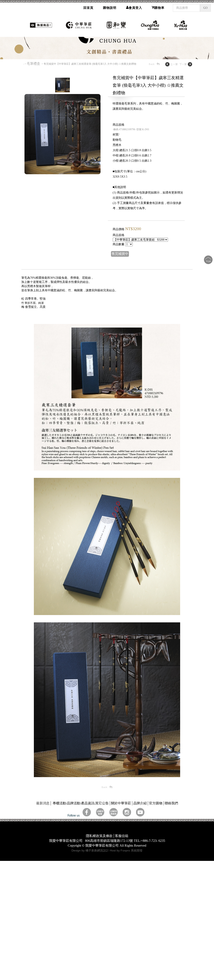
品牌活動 (73, 848)
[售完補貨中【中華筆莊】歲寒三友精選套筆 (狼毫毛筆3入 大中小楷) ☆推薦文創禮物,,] (107, 514)
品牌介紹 (140, 848)
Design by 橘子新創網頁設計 (90, 895)
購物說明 (109, 7)
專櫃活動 (59, 848)
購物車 (159, 7)
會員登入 (135, 7)
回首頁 (88, 7)
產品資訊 (87, 848)
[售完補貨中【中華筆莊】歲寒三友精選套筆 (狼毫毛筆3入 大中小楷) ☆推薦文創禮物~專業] (62, 218)
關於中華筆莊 (121, 848)
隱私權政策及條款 (99, 881)
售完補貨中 (120, 299)
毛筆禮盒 (34, 109)
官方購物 (155, 848)
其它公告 (102, 848)
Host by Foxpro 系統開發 (126, 895)
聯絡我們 (171, 848)
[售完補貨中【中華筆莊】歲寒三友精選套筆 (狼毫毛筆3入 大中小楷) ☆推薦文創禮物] (62, 136)
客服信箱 (121, 881)
